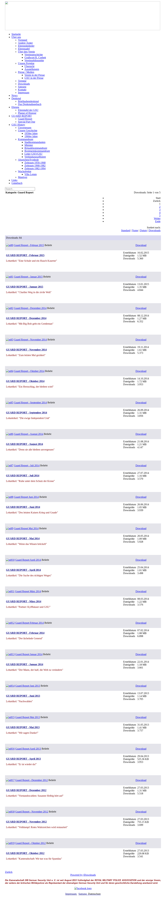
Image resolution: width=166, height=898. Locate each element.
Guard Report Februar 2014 (29, 622)
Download (141, 245)
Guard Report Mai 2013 (27, 717)
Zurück (8, 872)
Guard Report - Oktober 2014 (29, 371)
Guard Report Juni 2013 (27, 685)
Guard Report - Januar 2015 (28, 276)
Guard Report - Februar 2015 (29, 245)
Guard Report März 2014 (28, 591)
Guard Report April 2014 (28, 559)
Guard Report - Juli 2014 (27, 465)
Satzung (82, 893)
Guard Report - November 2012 (31, 811)
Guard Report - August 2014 (28, 434)
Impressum (71, 893)
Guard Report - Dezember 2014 (30, 308)
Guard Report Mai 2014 (26, 528)
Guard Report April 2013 (28, 748)
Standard (125, 230)
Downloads (154, 230)
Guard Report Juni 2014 (26, 497)
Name (135, 230)
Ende (157, 221)
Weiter (157, 218)
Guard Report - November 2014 (30, 339)
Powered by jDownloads (83, 875)
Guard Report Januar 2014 (28, 654)
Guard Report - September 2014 (30, 402)
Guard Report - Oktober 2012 (30, 843)
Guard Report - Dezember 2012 (31, 780)
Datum (143, 230)
